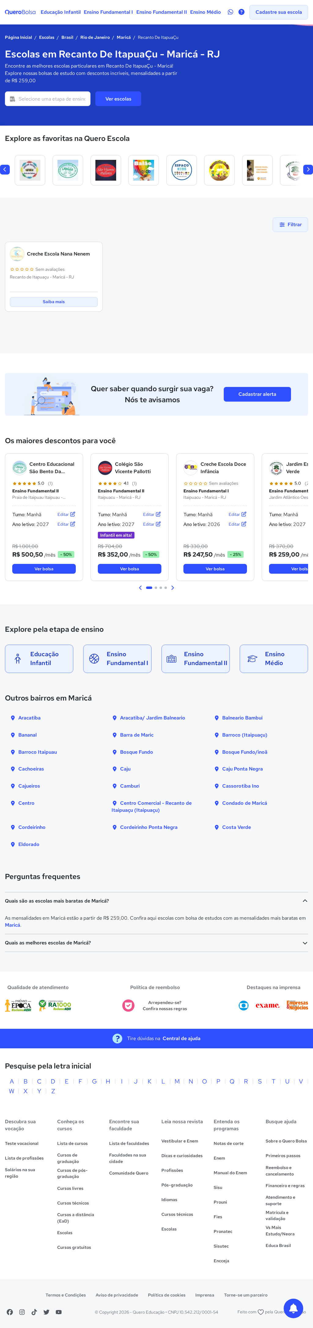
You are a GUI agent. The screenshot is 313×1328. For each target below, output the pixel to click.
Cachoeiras (31, 769)
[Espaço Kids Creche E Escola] (181, 170)
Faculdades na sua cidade (127, 1158)
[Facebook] (10, 1312)
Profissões (172, 1170)
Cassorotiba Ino (240, 786)
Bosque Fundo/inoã (244, 752)
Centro (26, 803)
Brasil (67, 37)
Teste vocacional (22, 1143)
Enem (219, 1158)
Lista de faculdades (129, 1143)
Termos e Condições (66, 1295)
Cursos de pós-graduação (72, 1173)
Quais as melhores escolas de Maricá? (48, 943)
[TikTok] (34, 1312)
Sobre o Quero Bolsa (286, 1141)
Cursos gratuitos (74, 1247)
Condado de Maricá (244, 803)
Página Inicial (18, 37)
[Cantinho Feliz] (219, 170)
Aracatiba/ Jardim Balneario (152, 718)
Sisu (218, 1187)
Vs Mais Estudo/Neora (280, 1231)
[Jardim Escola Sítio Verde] (295, 170)
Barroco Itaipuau (37, 752)
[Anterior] (5, 170)
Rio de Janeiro (95, 37)
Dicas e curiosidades (182, 1155)
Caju (125, 769)
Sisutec (221, 1246)
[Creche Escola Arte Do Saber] (30, 170)
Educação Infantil (61, 12)
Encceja (221, 1261)
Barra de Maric (136, 735)
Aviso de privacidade (117, 1295)
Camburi (130, 786)
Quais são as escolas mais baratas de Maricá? (57, 901)
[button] (141, 588)
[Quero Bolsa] (20, 12)
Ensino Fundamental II (161, 12)
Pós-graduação (177, 1185)
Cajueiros (29, 786)
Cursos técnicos (73, 1203)
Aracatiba (29, 718)
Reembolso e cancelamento (280, 1171)
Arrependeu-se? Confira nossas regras (165, 1006)
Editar (63, 514)
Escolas (46, 37)
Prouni (220, 1202)
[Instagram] (22, 1312)
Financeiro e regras (285, 1185)
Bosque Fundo (136, 752)
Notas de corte (229, 1143)
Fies (218, 1216)
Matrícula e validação (277, 1216)
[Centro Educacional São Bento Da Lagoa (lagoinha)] (68, 170)
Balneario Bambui (242, 718)
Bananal (27, 735)
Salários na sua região (20, 1173)
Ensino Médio (205, 12)
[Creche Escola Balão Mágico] (143, 170)
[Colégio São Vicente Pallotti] (105, 170)
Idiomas (169, 1199)
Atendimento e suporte (280, 1200)
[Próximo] (308, 170)
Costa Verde (236, 827)
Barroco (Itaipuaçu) (244, 735)
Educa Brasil (278, 1245)
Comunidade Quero (128, 1173)
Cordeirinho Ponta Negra (149, 827)
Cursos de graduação (68, 1158)
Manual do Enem (230, 1172)
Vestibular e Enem (179, 1141)
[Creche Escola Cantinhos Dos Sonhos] (257, 170)
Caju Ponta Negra (242, 769)
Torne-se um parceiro (245, 1295)
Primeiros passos (283, 1155)
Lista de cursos (72, 1143)
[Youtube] (59, 1312)
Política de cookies (167, 1295)
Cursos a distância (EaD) (75, 1218)
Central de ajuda (182, 1038)
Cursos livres (70, 1188)
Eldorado (28, 844)
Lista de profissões (24, 1158)
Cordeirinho (32, 827)
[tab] (149, 588)
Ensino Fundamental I (108, 12)
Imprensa (204, 1295)
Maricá (124, 37)
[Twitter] (46, 1312)
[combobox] (47, 98)
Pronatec (223, 1231)
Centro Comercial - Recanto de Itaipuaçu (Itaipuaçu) (152, 807)
